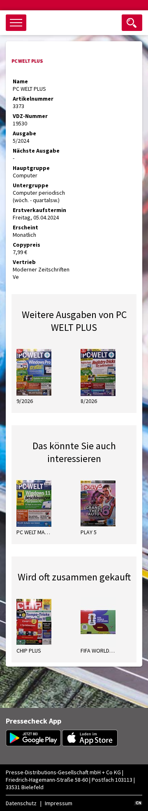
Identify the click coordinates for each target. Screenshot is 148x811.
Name (20, 81)
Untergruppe (31, 185)
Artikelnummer (33, 98)
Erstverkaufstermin (39, 210)
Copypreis (26, 244)
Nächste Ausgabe (36, 150)
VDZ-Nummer (30, 116)
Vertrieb (24, 262)
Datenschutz (21, 803)
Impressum (58, 803)
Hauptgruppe (31, 168)
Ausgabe (24, 133)
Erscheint (25, 227)
